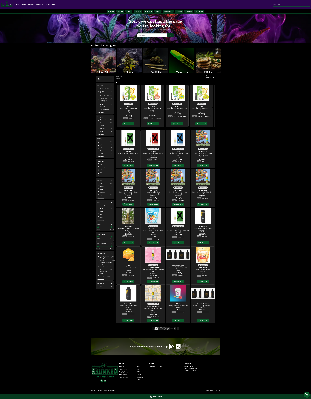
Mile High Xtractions (153, 267)
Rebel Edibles (153, 229)
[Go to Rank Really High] (155, 396)
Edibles (208, 72)
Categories (30, 4)
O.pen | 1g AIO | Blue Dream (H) (177, 108)
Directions (140, 377)
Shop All (17, 4)
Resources (38, 4)
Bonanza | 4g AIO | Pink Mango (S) (202, 306)
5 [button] (168, 328)
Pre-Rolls (156, 72)
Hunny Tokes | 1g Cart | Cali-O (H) (202, 192)
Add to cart (129, 124)
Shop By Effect (123, 374)
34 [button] (175, 328)
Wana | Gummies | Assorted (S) (178, 306)
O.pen (128, 106)
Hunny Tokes (203, 151)
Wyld (128, 265)
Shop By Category (124, 372)
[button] (99, 79)
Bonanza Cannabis (178, 265)
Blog (138, 369)
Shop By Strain (123, 377)
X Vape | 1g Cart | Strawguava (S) (153, 153)
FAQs (138, 372)
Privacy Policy (209, 390)
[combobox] (288, 4)
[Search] (306, 4)
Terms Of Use (217, 390)
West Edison (128, 226)
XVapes (128, 151)
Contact (139, 374)
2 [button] (159, 328)
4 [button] (165, 328)
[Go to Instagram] (105, 380)
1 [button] (156, 328)
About (138, 366)
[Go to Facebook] (101, 380)
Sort (207, 75)
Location (47, 4)
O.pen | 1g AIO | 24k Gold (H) (201, 108)
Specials (23, 4)
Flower (129, 72)
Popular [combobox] (208, 77)
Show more (101, 112)
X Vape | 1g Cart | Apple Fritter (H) (178, 231)
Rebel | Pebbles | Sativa (203, 269)
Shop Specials (123, 369)
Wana (178, 304)
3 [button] (162, 328)
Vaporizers (182, 72)
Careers (53, 4)
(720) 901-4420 (188, 367)
